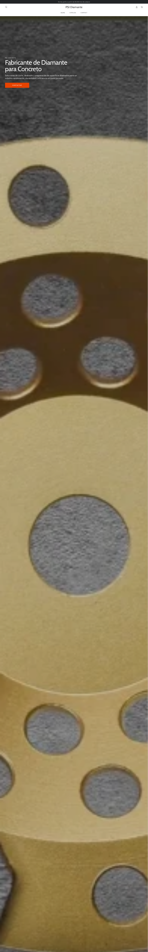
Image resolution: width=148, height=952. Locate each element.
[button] (6, 7)
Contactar (17, 85)
